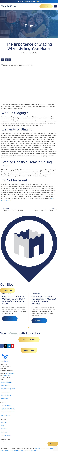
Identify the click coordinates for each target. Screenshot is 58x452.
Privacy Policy (45, 448)
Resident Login (5, 415)
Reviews (3, 429)
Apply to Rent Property (8, 408)
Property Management (8, 388)
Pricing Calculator (6, 382)
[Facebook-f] (2, 346)
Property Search (6, 395)
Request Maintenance (7, 412)
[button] (55, 6)
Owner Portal (9, 450)
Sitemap (37, 448)
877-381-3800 (10, 373)
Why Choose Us (6, 435)
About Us (4, 422)
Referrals (4, 432)
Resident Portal (18, 450)
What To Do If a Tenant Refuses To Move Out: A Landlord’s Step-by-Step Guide (13, 300)
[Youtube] (12, 346)
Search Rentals (6, 405)
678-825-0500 (6, 375)
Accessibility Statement (31, 450)
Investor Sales (5, 392)
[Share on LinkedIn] (9, 59)
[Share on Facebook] (6, 59)
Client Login (4, 398)
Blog (2, 425)
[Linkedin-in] (9, 346)
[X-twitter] (5, 346)
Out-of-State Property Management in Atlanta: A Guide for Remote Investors (43, 300)
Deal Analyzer (5, 385)
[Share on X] (2, 59)
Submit (52, 443)
